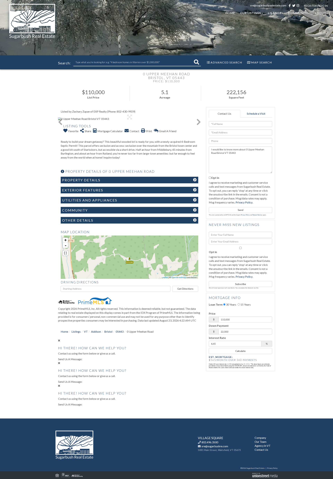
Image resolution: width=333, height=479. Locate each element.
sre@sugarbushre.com (215, 446)
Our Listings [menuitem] (250, 13)
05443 (119, 331)
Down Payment (219, 325)
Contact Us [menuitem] (261, 449)
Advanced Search (226, 62)
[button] (196, 62)
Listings (76, 331)
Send (240, 209)
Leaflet (165, 277)
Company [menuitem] (260, 437)
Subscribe (240, 284)
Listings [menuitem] (274, 13)
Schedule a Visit (256, 113)
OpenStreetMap (178, 277)
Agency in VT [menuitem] (263, 445)
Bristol (108, 331)
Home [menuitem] (230, 13)
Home (64, 331)
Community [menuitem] (298, 13)
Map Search (261, 62)
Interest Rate (217, 337)
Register (310, 5)
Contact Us (224, 113)
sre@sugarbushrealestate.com (268, 5)
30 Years (230, 304)
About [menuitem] (320, 13)
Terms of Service (257, 215)
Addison (96, 331)
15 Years (245, 304)
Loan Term (216, 304)
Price (212, 313)
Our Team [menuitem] (260, 441)
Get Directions (185, 288)
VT (86, 331)
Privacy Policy (244, 202)
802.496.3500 (210, 442)
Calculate (240, 350)
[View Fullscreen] (65, 253)
